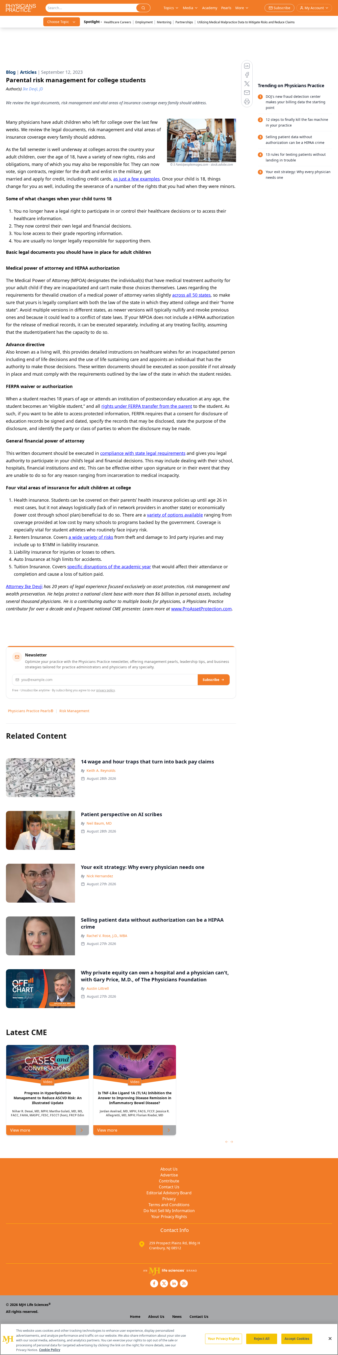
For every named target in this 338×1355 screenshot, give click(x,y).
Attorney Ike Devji (24, 586)
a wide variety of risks (91, 537)
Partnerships (184, 22)
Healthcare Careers (117, 22)
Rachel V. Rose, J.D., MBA (107, 935)
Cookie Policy (49, 1350)
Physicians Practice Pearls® (30, 710)
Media (188, 7)
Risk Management (74, 710)
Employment (144, 22)
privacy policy (105, 690)
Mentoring (164, 22)
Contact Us (169, 1187)
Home (135, 1316)
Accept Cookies (297, 1338)
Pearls (226, 7)
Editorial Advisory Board (169, 1193)
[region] (169, 1339)
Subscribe (211, 679)
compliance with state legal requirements (142, 453)
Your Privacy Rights (169, 1216)
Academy (209, 7)
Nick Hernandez (100, 876)
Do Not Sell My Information (169, 1210)
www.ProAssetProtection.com (201, 609)
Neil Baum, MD (99, 823)
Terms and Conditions (169, 1204)
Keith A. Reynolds (101, 770)
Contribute (169, 1181)
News (177, 1316)
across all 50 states (191, 295)
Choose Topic (58, 21)
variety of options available (175, 515)
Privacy (169, 1198)
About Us (169, 1169)
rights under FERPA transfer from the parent (146, 406)
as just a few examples (136, 179)
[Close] (330, 1338)
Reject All (261, 1338)
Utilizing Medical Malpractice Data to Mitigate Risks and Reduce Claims (246, 22)
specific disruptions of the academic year (109, 567)
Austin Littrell (98, 988)
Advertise (169, 1175)
